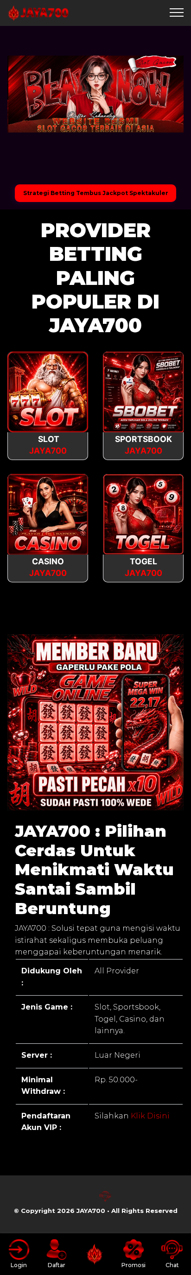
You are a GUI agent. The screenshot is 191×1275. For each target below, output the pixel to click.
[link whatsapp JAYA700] (86, 1199)
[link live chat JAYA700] (105, 1199)
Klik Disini (149, 1115)
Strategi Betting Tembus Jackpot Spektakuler (95, 192)
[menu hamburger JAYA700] (177, 13)
